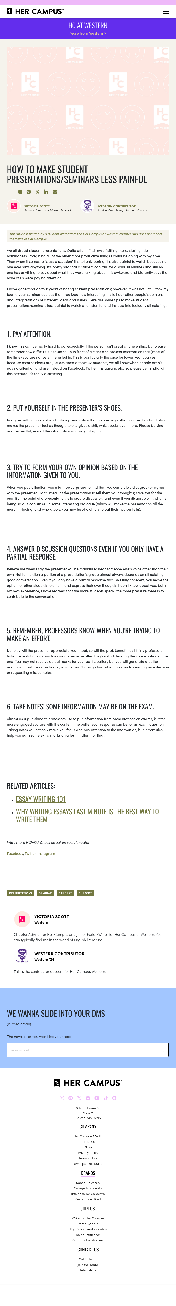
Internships (88, 1270)
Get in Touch (88, 1259)
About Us (88, 1141)
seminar (45, 893)
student (65, 893)
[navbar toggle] (166, 11)
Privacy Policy (88, 1152)
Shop (88, 1147)
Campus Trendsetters (88, 1240)
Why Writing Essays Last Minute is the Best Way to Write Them (87, 815)
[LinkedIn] (46, 192)
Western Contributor (117, 206)
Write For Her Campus (88, 1218)
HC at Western (88, 25)
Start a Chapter (88, 1223)
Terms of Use (88, 1158)
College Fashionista (88, 1188)
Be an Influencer (88, 1234)
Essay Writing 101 (41, 799)
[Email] (55, 192)
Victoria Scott (37, 206)
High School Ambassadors (88, 1229)
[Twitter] (37, 192)
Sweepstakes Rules (88, 1163)
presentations (20, 893)
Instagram (46, 853)
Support (85, 893)
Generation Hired (88, 1199)
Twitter (30, 853)
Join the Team (88, 1264)
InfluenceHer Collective (88, 1193)
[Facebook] (20, 192)
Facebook (15, 853)
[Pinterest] (29, 192)
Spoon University (88, 1182)
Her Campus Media (88, 1136)
